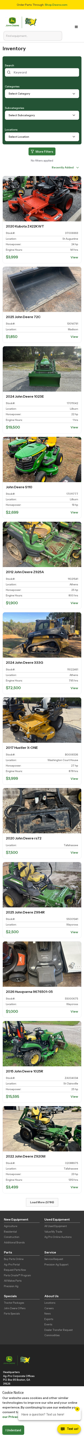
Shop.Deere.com (56, 4)
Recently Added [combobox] (63, 167)
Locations (11, 129)
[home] (22, 22)
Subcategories (14, 108)
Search (9, 65)
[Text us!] (69, 1430)
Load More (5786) (42, 1202)
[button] (77, 27)
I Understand (13, 1430)
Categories (12, 86)
